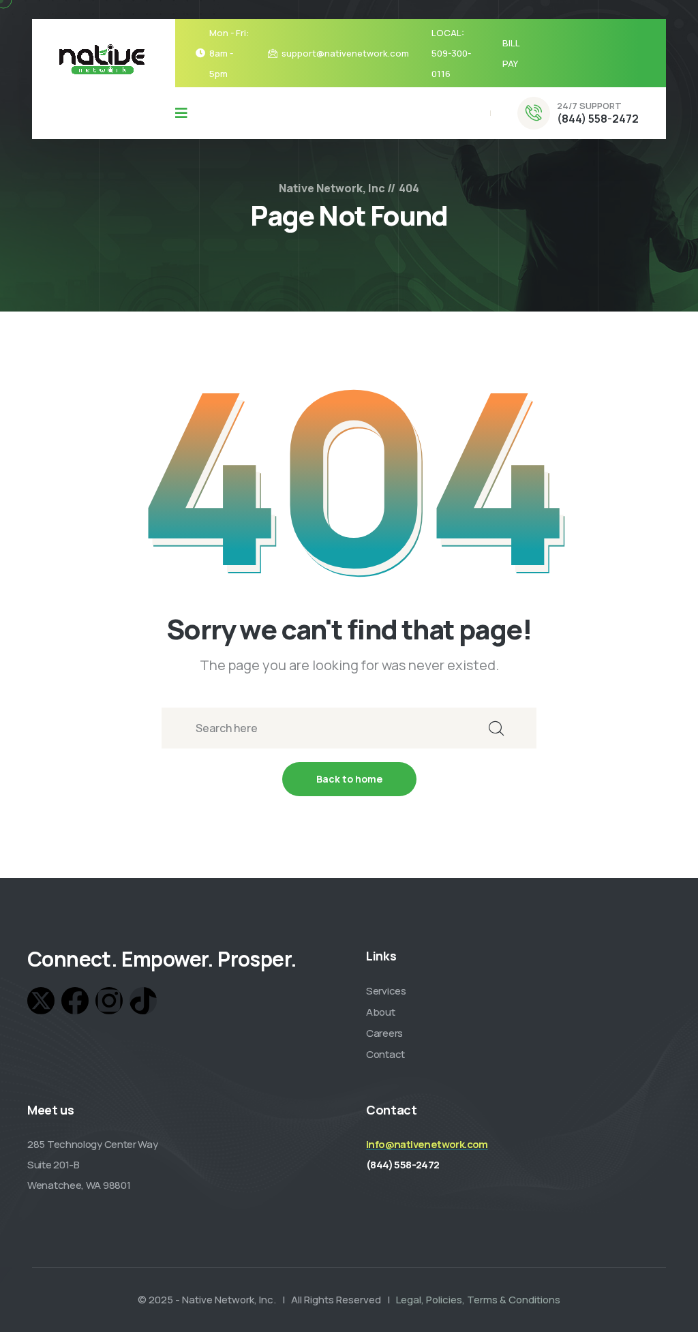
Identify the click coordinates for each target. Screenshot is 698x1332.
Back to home (349, 778)
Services (386, 991)
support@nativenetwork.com (345, 53)
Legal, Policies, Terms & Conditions (478, 1299)
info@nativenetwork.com (427, 1144)
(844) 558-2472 (598, 118)
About (380, 1012)
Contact (385, 1054)
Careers (384, 1033)
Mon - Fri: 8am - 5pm (229, 53)
